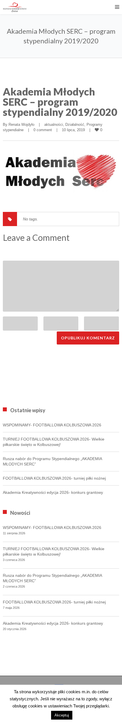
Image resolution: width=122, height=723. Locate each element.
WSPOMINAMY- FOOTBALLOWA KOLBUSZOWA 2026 (52, 425)
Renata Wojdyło (21, 124)
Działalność (74, 124)
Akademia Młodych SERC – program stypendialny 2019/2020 (60, 101)
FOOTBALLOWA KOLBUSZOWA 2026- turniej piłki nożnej (54, 478)
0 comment (42, 130)
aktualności (53, 124)
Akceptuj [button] (61, 715)
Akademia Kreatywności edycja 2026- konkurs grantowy (53, 492)
